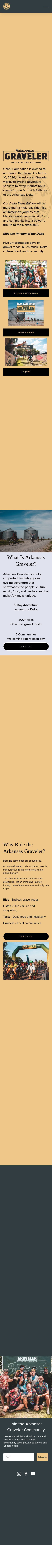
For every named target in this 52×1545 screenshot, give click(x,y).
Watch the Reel (26, 332)
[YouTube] (33, 1474)
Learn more (26, 936)
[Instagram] (19, 1474)
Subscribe (42, 1457)
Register (26, 371)
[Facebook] (26, 1474)
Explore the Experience (26, 293)
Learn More (26, 646)
